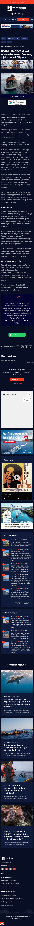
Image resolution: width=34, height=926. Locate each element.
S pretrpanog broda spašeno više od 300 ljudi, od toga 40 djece (16, 747)
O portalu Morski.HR (6, 877)
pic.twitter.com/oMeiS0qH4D (17, 316)
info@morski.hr (11, 895)
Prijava (13, 20)
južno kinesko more (13, 38)
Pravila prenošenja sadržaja (9, 886)
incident (24, 38)
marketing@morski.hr (14, 902)
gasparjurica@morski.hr (16, 898)
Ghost (26, 916)
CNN (27, 145)
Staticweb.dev (17, 918)
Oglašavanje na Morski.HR (8, 880)
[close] (32, 2)
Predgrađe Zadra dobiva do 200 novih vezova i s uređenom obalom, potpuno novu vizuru (21, 544)
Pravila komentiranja (8, 361)
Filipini (9, 42)
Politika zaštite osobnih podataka (10, 883)
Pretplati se (23, 19)
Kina (3, 42)
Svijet (3, 38)
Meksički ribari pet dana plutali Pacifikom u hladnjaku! (15, 790)
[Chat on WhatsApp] (17, 335)
